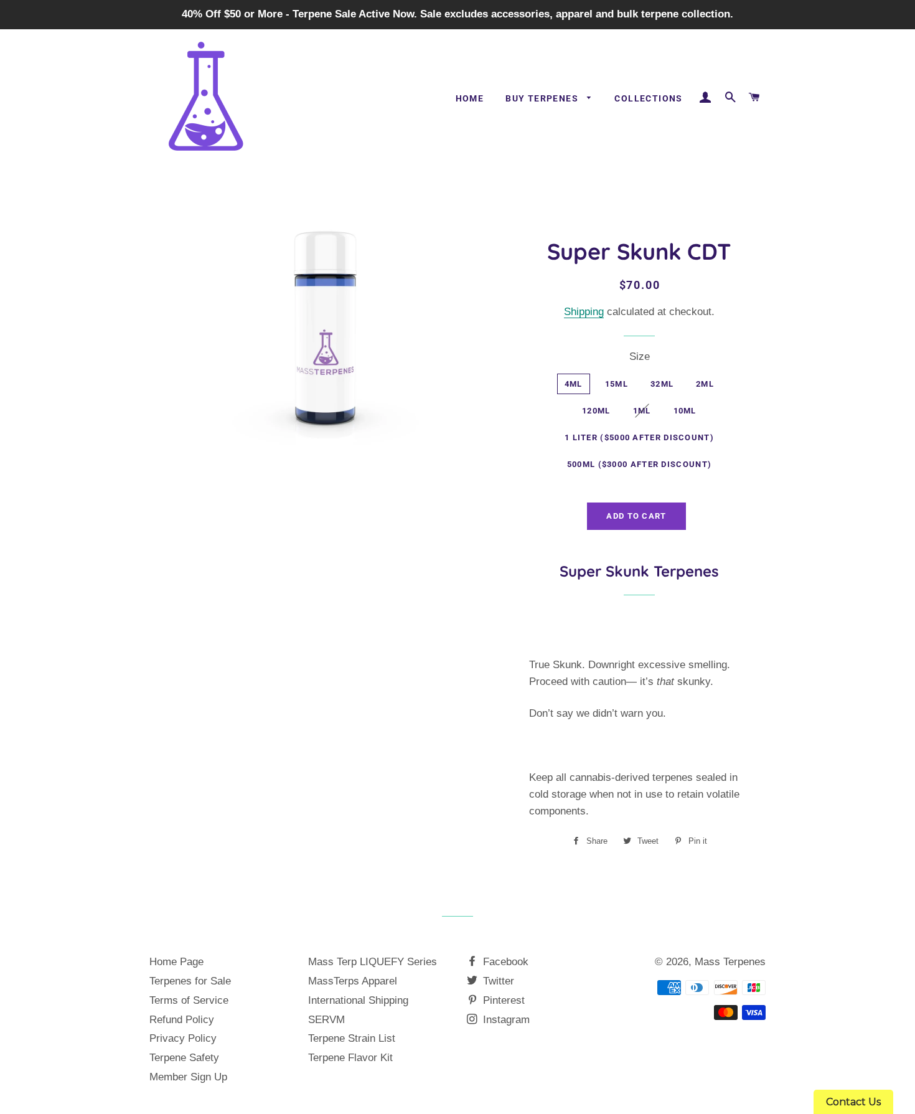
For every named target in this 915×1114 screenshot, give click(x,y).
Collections (648, 98)
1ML (642, 410)
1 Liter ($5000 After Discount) (639, 437)
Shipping (584, 312)
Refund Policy (181, 1020)
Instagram (505, 1020)
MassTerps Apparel (352, 981)
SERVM (326, 1020)
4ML (574, 384)
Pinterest (502, 1000)
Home (470, 98)
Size (639, 356)
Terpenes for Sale (190, 981)
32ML (661, 384)
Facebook (504, 962)
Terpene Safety (184, 1058)
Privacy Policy (183, 1038)
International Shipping (358, 1000)
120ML (596, 410)
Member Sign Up (188, 1077)
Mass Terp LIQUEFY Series (372, 962)
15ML (616, 384)
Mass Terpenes (730, 962)
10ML (685, 410)
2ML (705, 384)
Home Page (176, 962)
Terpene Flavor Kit (350, 1058)
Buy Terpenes (543, 98)
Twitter (497, 981)
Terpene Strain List (351, 1038)
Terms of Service (188, 1000)
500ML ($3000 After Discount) (639, 464)
